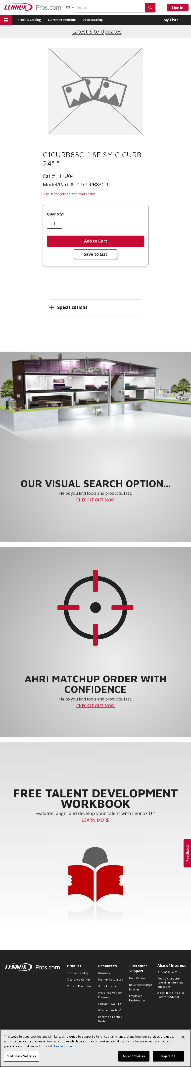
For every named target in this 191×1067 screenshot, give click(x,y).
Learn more (63, 1046)
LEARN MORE (95, 820)
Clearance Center (78, 979)
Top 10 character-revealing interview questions (170, 982)
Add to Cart (95, 241)
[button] (150, 7)
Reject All (168, 1056)
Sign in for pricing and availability (69, 194)
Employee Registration (137, 998)
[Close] (183, 1037)
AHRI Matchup (93, 20)
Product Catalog (29, 20)
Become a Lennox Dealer (110, 1019)
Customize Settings (21, 1056)
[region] (95, 1048)
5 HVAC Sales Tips (169, 972)
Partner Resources (110, 979)
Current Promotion (80, 986)
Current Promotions (62, 20)
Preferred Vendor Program (110, 995)
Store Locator (107, 986)
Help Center (137, 978)
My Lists (171, 19)
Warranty (104, 973)
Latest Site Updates (97, 31)
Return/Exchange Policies (140, 987)
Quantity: (55, 214)
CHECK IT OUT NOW (95, 500)
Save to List (95, 254)
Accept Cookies (134, 1056)
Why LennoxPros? (109, 1010)
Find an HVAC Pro (109, 1004)
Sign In (177, 7)
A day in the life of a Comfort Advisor (170, 995)
